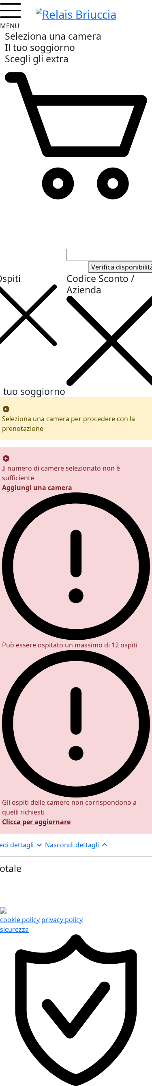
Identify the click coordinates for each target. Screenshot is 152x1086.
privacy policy (62, 919)
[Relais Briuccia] (76, 13)
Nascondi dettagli (73, 844)
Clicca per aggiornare (36, 821)
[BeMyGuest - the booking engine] (3, 910)
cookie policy (20, 919)
